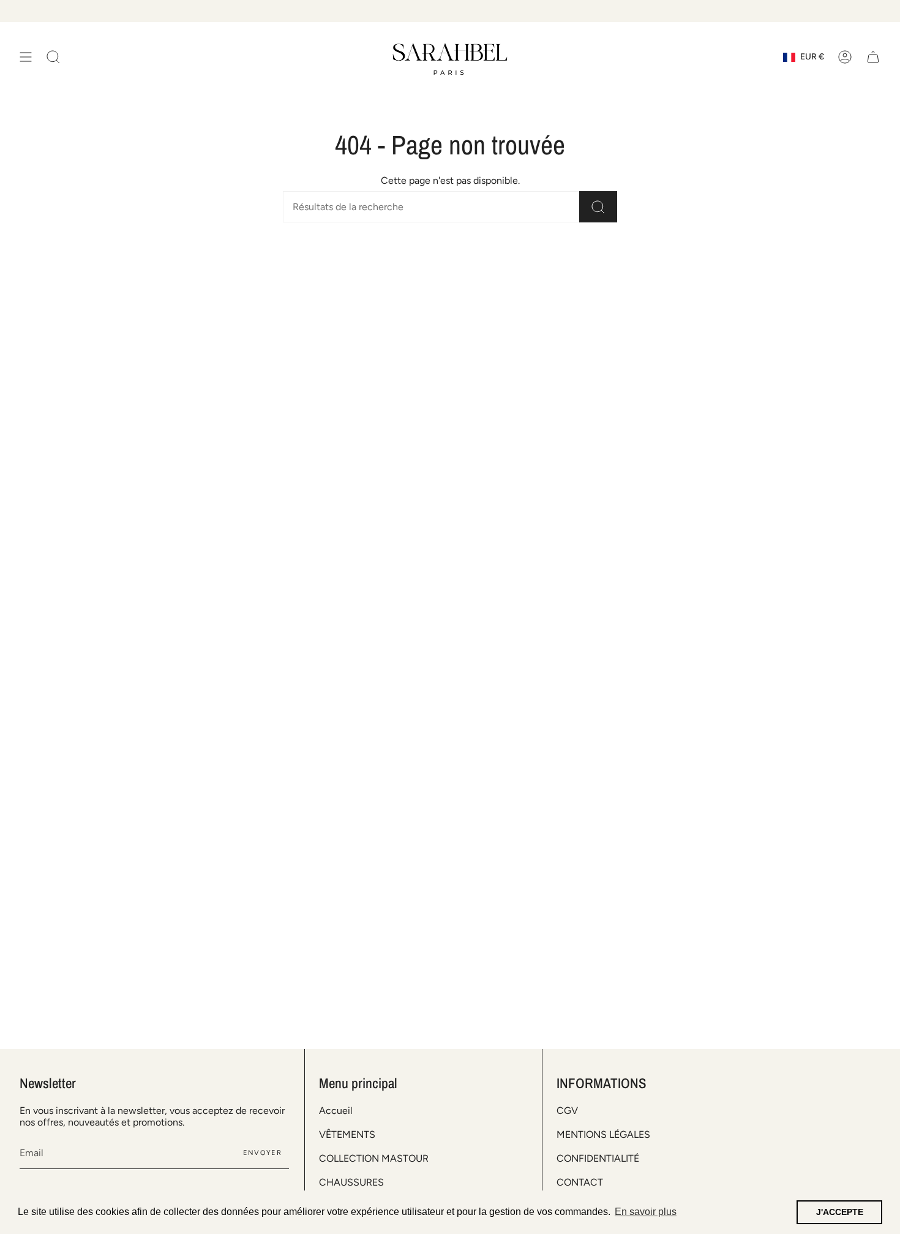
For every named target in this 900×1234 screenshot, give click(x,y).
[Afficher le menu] (25, 57)
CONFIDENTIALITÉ (598, 1158)
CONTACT (580, 1182)
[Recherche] (598, 206)
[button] (53, 57)
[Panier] (873, 57)
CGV (567, 1110)
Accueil (336, 1110)
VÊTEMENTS (347, 1134)
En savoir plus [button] (646, 1211)
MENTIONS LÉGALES (603, 1134)
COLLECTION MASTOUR (374, 1158)
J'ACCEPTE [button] (839, 1212)
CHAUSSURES (351, 1182)
